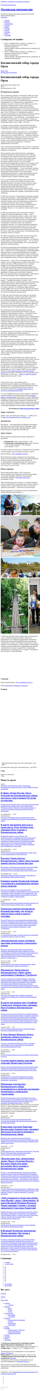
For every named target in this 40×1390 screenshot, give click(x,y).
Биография (11, 1315)
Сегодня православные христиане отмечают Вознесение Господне (18, 1061)
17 (5, 1279)
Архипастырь (8, 24)
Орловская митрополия (17, 9)
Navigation (4, 17)
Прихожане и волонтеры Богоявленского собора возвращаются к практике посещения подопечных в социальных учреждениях (20, 1089)
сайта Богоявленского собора (29, 408)
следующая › (8, 1284)
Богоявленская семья (22, 477)
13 (5, 1272)
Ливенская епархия (14, 1333)
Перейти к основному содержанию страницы (15, 1)
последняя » (8, 1285)
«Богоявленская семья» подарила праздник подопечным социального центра (19, 943)
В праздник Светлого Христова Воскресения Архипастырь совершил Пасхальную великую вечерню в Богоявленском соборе (20, 1130)
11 (5, 1269)
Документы (12, 1325)
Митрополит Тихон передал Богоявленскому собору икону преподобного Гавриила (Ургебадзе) (19, 972)
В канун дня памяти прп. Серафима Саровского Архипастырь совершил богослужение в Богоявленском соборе (19, 1006)
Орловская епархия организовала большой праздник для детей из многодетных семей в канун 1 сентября (18, 912)
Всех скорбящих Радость (20, 454)
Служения (11, 1316)
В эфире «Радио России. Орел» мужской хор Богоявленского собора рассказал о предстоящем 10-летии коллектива (19, 797)
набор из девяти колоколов (27, 374)
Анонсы (10, 1305)
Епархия (7, 25)
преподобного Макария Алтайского (16, 685)
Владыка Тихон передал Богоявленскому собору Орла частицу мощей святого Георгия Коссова (20, 860)
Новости (7, 22)
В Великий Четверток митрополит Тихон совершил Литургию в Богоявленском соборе (18, 1233)
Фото (10, 1308)
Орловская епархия (14, 1331)
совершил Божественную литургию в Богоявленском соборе (17, 389)
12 (5, 1270)
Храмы (6, 27)
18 (5, 1280)
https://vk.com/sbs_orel (23, 417)
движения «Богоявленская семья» (11, 1103)
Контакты (13, 1358)
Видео (10, 1310)
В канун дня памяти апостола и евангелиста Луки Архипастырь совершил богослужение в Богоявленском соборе (17, 828)
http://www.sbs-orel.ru (9, 417)
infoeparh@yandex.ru (22, 1361)
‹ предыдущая (8, 1264)
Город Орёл (4, 71)
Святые (6, 30)
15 (5, 1275)
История (7, 29)
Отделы (10, 1321)
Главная (6, 20)
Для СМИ (7, 35)
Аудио (10, 1311)
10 (5, 1267)
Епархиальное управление (16, 1320)
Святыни (7, 32)
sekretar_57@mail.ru (7, 1353)
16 (5, 1277)
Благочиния (12, 1323)
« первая (7, 1262)
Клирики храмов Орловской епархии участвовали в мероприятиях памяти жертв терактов (20, 883)
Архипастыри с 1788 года (16, 1330)
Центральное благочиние (9, 72)
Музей (6, 34)
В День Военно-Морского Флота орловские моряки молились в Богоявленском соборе (17, 1037)
